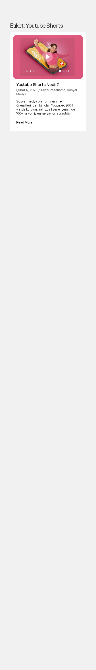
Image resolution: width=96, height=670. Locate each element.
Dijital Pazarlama (53, 90)
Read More (24, 122)
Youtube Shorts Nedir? (37, 84)
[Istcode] (14, 9)
